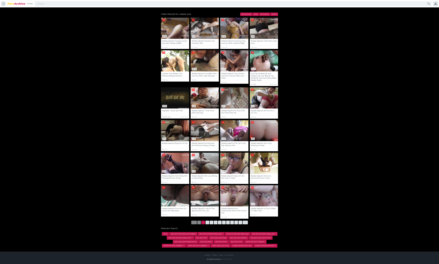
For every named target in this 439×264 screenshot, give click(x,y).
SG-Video (253, 84)
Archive (16, 4)
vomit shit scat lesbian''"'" (174, 245)
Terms (215, 255)
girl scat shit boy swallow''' (211, 234)
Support (207, 255)
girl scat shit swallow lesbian (183, 234)
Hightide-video (166, 117)
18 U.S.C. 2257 (229, 255)
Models (30, 4)
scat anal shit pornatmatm (185, 242)
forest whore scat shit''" (265, 245)
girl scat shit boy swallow (237, 234)
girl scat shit (201, 238)
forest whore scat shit (242, 245)
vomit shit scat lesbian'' (255, 242)
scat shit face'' (221, 242)
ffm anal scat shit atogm (261, 238)
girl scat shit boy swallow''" (264, 234)
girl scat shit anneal (238, 238)
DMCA (221, 255)
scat (165, 234)
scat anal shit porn (218, 238)
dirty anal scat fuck (220, 245)
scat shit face (236, 242)
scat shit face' (206, 242)
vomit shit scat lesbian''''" (198, 245)
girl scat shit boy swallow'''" (180, 238)
